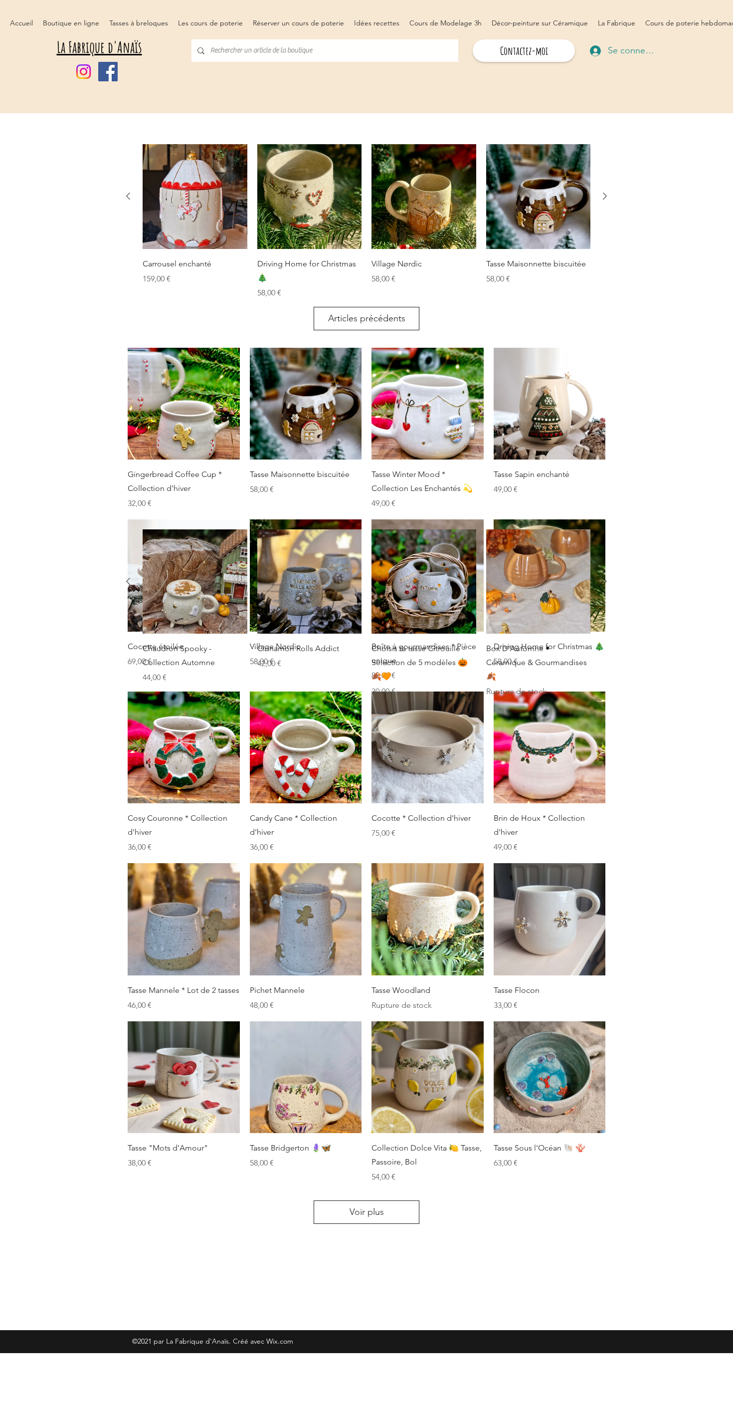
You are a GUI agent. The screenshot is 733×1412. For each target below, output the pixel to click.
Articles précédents (366, 318)
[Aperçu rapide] (184, 404)
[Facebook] (108, 71)
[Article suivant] (605, 196)
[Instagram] (83, 71)
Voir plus (367, 1211)
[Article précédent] (128, 196)
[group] (366, 221)
